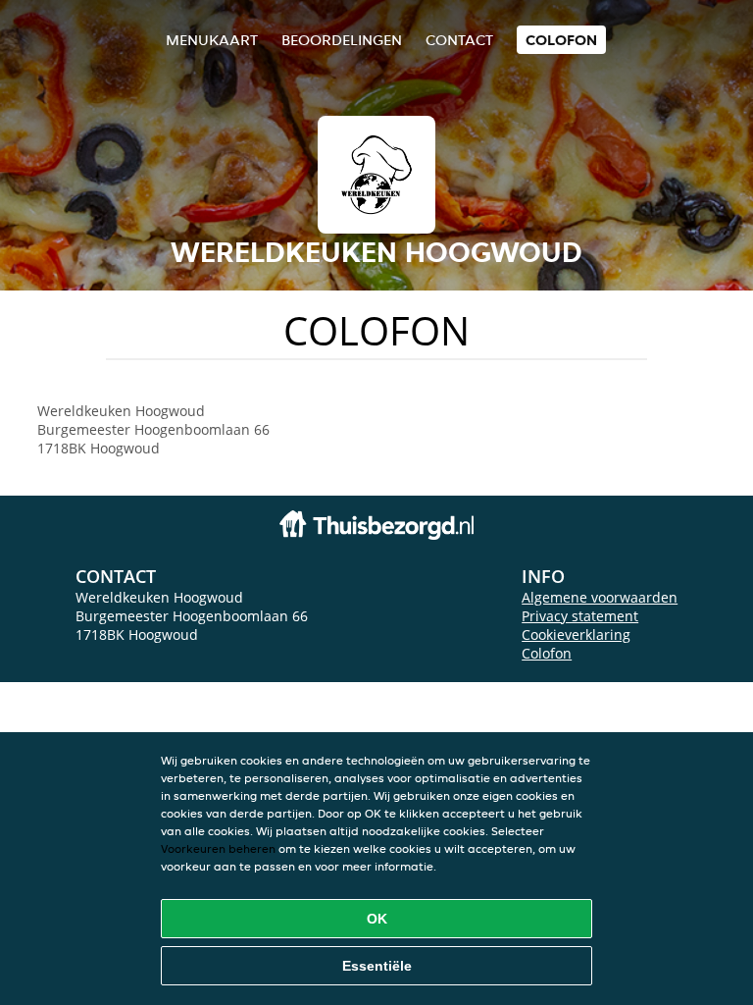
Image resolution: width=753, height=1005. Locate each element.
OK (377, 918)
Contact (459, 39)
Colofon (547, 653)
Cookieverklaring (576, 634)
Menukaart (212, 39)
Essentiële (377, 966)
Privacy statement (580, 616)
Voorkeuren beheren (218, 848)
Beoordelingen (341, 39)
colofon (561, 39)
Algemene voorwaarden (600, 597)
